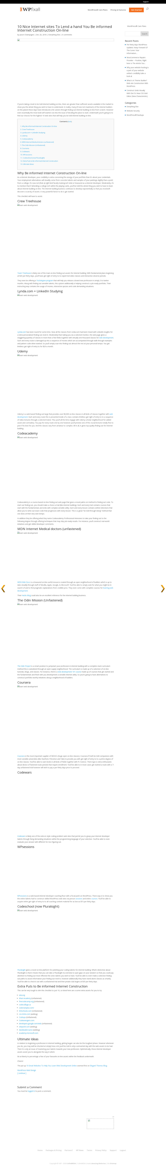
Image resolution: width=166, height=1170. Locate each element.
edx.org (22, 995)
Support (146, 2)
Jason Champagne (27, 35)
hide (69, 122)
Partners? (69, 1150)
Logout (123, 1150)
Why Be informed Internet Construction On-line (38, 126)
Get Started (136, 10)
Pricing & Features (118, 10)
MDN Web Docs (23, 582)
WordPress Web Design (26, 1070)
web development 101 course (69, 672)
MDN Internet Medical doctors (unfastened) (37, 142)
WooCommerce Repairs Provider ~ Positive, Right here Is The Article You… (136, 60)
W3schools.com (25, 1011)
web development (106, 338)
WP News (79, 1150)
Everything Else (54, 35)
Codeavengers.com (26, 1020)
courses (94, 898)
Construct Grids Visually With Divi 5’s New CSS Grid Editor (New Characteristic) (137, 93)
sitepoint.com (24, 1027)
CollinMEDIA (71, 1163)
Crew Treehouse (27, 129)
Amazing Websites (99, 1163)
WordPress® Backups (135, 115)
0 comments (67, 35)
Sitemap (113, 1163)
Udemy (23, 136)
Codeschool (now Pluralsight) (32, 158)
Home (40, 1150)
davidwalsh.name (26, 1030)
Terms (89, 1150)
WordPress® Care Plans (97, 10)
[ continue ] (21, 1073)
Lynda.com (21, 332)
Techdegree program (44, 280)
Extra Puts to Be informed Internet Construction (39, 161)
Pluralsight (21, 970)
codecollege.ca (25, 1004)
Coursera (24, 148)
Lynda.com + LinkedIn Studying (32, 132)
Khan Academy (25, 998)
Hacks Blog (26, 595)
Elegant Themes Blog (98, 1066)
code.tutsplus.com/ (26, 1008)
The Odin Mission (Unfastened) (32, 145)
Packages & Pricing (53, 1150)
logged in (31, 1091)
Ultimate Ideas (27, 164)
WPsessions (26, 155)
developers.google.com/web (30, 1023)
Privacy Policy (101, 1150)
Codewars (25, 151)
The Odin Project (24, 666)
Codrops (22, 1017)
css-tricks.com (24, 1014)
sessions (79, 898)
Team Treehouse (24, 273)
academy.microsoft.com (28, 1033)
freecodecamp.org (26, 1001)
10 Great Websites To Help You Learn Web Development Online (51, 1066)
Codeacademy (26, 139)
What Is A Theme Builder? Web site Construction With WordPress (137, 83)
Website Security (133, 111)
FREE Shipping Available (100, 1126)
